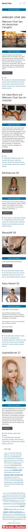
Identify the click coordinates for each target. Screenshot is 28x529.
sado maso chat (15, 478)
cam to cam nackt (13, 495)
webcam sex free (6, 88)
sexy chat (21, 224)
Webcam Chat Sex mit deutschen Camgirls (12, 24)
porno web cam (19, 439)
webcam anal (16, 164)
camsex (14, 454)
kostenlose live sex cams (17, 82)
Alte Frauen (11, 270)
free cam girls (14, 461)
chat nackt (7, 338)
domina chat (6, 460)
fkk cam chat (19, 340)
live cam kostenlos (20, 467)
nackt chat (9, 474)
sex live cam (7, 482)
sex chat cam (19, 480)
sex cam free (13, 480)
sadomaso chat (15, 441)
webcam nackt (20, 484)
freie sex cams (6, 82)
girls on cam (5, 222)
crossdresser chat (9, 219)
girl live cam (11, 160)
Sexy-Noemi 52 (10, 283)
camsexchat (7, 158)
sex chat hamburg (13, 224)
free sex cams (17, 463)
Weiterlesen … (7, 73)
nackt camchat (16, 472)
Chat (5, 77)
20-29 (5, 217)
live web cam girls (13, 344)
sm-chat (7, 277)
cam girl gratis (8, 272)
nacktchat (18, 475)
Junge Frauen (17, 217)
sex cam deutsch (7, 480)
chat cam (9, 456)
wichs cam (10, 443)
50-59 (5, 270)
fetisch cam (7, 462)
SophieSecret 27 (11, 352)
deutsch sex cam (15, 158)
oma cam (17, 274)
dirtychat (11, 439)
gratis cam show (13, 222)
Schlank (23, 217)
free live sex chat (19, 219)
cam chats (10, 454)
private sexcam (6, 441)
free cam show (18, 500)
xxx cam (23, 277)
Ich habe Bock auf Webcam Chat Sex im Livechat (14, 97)
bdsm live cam (7, 453)
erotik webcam (19, 460)
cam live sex (15, 272)
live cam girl (11, 467)
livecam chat (10, 162)
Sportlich (4, 435)
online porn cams (19, 162)
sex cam (21, 478)
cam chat (12, 453)
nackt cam (17, 470)
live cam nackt (8, 470)
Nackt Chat (6, 3)
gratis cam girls (7, 465)
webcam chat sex (20, 86)
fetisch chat (12, 340)
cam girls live (7, 79)
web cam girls (13, 484)
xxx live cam (6, 485)
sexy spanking (14, 482)
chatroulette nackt (9, 437)
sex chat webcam (7, 164)
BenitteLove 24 (10, 172)
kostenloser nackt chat (8, 274)
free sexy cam (13, 342)
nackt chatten (7, 477)
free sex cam (11, 463)
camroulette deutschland (18, 79)
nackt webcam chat (15, 477)
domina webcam (12, 460)
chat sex (22, 272)
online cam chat (15, 84)
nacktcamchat (8, 472)
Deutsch (10, 217)
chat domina (15, 456)
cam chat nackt (18, 493)
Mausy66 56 (9, 232)
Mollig (21, 270)
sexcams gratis (11, 86)
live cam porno (6, 84)
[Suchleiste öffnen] (20, 3)
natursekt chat (7, 478)
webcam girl (6, 484)
